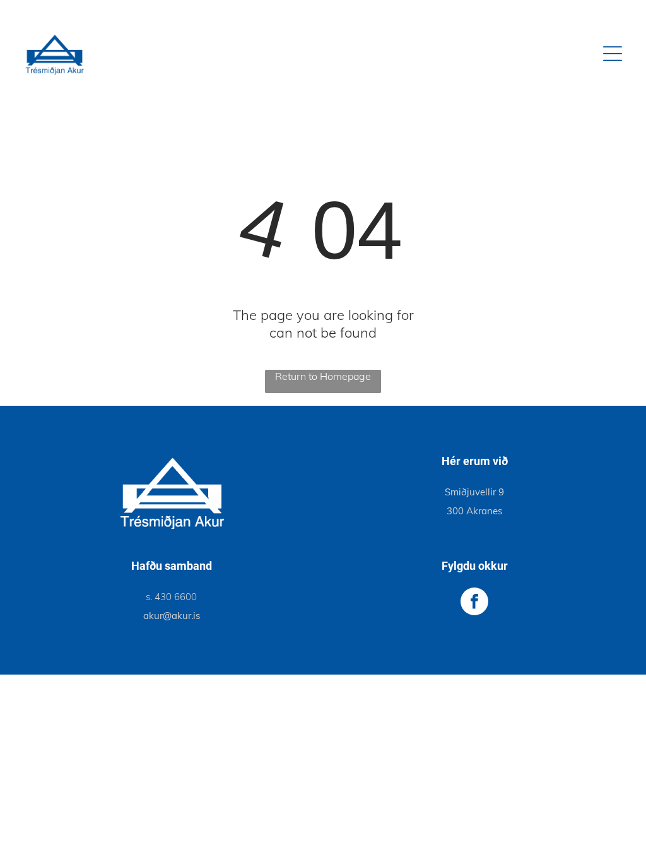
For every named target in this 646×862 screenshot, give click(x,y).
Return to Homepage (323, 376)
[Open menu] (612, 53)
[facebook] (474, 602)
